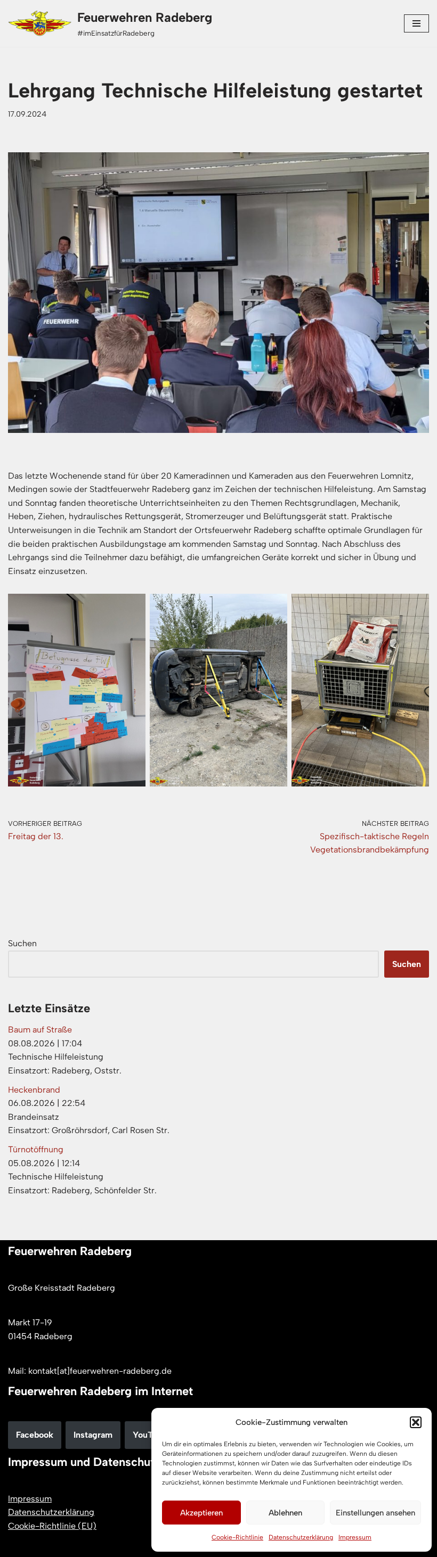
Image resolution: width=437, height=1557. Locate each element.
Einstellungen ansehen (375, 1513)
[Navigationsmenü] (416, 23)
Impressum (354, 1537)
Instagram (93, 1435)
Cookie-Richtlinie (237, 1537)
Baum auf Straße (40, 1030)
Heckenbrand (34, 1090)
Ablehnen (285, 1513)
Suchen (22, 943)
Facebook (34, 1435)
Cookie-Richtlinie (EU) (52, 1526)
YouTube (150, 1435)
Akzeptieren (201, 1513)
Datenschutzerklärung (301, 1537)
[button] (415, 1422)
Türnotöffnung (35, 1149)
